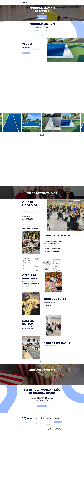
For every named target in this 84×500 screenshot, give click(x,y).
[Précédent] (41, 135)
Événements (48, 2)
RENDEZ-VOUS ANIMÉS (42, 406)
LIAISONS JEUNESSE (46, 30)
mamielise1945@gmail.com (35, 228)
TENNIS (42, 35)
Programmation (34, 2)
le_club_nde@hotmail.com (28, 228)
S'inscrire (26, 53)
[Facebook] (61, 2)
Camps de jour (38, 2)
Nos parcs (52, 2)
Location (55, 2)
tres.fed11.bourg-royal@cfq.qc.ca (28, 286)
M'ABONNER (57, 421)
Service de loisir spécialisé (43, 2)
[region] (42, 123)
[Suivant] (43, 135)
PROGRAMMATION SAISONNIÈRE (37, 30)
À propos (58, 2)
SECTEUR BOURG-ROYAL (42, 18)
